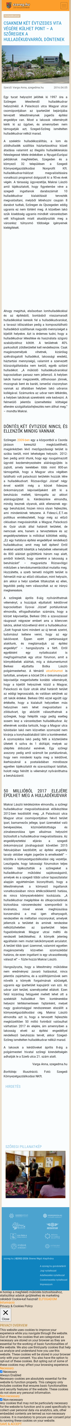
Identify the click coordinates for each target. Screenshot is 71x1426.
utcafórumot (54, 671)
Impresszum (46, 1284)
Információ (7, 1302)
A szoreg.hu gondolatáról (53, 1266)
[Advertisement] (35, 269)
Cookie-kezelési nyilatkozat (53, 1280)
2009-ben (23, 440)
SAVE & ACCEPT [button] (11, 1424)
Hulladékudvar (12, 16)
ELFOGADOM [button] (48, 1299)
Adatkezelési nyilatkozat (52, 1275)
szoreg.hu (9, 1258)
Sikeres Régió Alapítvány (41, 1258)
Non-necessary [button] (10, 1396)
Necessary (10, 1372)
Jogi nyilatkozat (48, 1270)
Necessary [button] (7, 1368)
